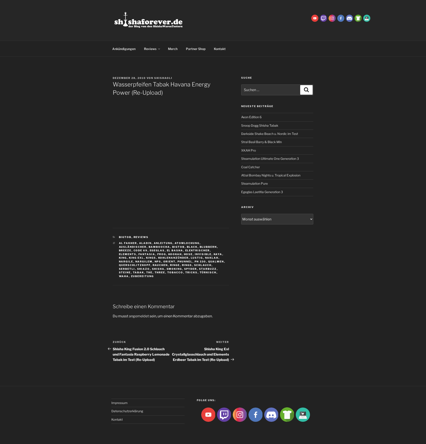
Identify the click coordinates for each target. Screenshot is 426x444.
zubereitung (142, 276)
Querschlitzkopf (135, 265)
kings (151, 257)
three (160, 272)
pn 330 (200, 261)
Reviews (150, 49)
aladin (145, 243)
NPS (158, 261)
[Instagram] (332, 18)
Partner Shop (195, 49)
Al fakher (128, 243)
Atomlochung (187, 243)
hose (188, 254)
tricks (191, 272)
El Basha (175, 250)
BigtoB (125, 237)
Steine (125, 272)
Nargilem (144, 261)
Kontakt (220, 49)
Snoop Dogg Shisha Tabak (259, 125)
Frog (161, 254)
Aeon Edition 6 (251, 117)
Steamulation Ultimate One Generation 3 (270, 158)
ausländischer (133, 246)
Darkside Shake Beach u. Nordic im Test (269, 134)
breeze (125, 250)
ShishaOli (163, 78)
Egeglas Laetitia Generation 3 (262, 192)
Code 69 (141, 250)
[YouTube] (315, 18)
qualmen (216, 261)
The (149, 272)
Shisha (158, 268)
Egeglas (157, 250)
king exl (136, 257)
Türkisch (208, 272)
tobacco (175, 272)
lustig (197, 257)
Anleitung (163, 243)
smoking (174, 268)
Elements (127, 254)
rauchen (160, 265)
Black (192, 246)
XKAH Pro (248, 150)
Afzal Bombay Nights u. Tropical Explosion (270, 175)
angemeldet (139, 316)
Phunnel (185, 261)
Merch (173, 49)
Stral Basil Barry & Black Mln (261, 142)
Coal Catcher (250, 167)
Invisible (203, 254)
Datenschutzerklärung (127, 411)
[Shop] (367, 18)
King (123, 257)
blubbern (208, 246)
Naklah (212, 257)
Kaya (218, 254)
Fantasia (146, 254)
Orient (169, 261)
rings (187, 265)
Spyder (190, 268)
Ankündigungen (124, 49)
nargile (126, 261)
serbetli (127, 268)
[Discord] (349, 18)
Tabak (138, 272)
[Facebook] (341, 18)
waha (124, 276)
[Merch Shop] (358, 18)
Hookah (175, 254)
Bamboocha (159, 246)
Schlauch (203, 265)
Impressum (119, 403)
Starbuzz (208, 268)
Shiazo (143, 268)
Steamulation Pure (254, 183)
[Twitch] (323, 18)
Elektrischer (197, 250)
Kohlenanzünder (173, 257)
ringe (175, 265)
